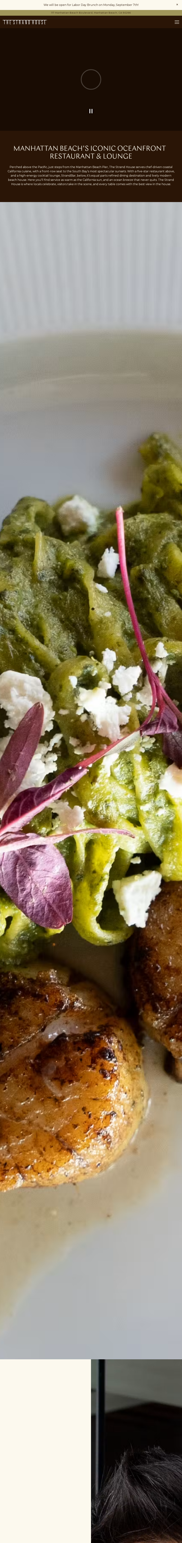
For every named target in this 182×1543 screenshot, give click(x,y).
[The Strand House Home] (25, 21)
